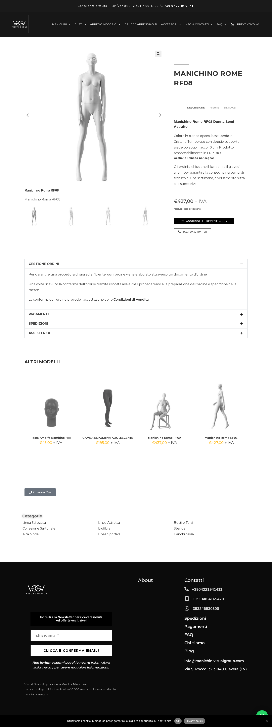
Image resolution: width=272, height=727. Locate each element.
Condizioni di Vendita (131, 299)
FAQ (219, 24)
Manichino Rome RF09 (164, 438)
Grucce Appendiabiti (140, 24)
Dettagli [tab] (230, 107)
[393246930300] (187, 608)
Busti (79, 24)
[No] (267, 721)
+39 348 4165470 (208, 599)
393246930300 (206, 608)
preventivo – (248, 24)
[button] (158, 54)
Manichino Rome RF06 (221, 438)
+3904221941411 (207, 589)
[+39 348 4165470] (187, 598)
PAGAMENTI (39, 314)
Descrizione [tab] (196, 107)
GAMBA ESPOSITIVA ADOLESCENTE (107, 438)
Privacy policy (194, 720)
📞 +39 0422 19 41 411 (177, 5)
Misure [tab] (214, 107)
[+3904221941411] (186, 589)
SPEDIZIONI (38, 323)
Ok (178, 720)
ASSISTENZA (39, 333)
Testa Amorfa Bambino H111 (51, 438)
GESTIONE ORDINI (44, 264)
